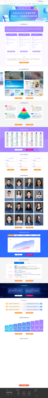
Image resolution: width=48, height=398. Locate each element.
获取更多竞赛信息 (24, 62)
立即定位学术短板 (29, 124)
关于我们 (42, 3)
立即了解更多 (24, 385)
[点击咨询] (1, 79)
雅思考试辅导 (23, 393)
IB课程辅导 (18, 393)
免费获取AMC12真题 (36, 51)
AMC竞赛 (26, 3)
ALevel (8, 3)
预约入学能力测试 (29, 312)
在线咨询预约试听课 (29, 227)
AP (18, 3)
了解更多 (10, 169)
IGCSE (15, 3)
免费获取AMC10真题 (24, 51)
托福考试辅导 (29, 393)
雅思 (20, 3)
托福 (23, 3)
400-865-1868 (40, 1)
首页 (5, 3)
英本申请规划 (34, 3)
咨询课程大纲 (29, 295)
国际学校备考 (29, 3)
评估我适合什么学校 (29, 280)
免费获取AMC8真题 (11, 51)
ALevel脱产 (11, 3)
